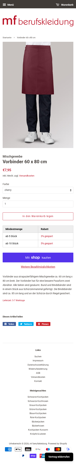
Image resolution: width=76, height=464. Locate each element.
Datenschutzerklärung (38, 365)
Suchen (38, 356)
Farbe (6, 184)
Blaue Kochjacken (38, 413)
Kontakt (38, 381)
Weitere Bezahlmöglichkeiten (38, 266)
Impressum (38, 360)
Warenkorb (67, 4)
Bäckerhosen (38, 426)
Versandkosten (26, 175)
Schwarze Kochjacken (38, 397)
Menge (6, 198)
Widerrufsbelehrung (38, 369)
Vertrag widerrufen (59, 456)
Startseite (7, 37)
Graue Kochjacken (38, 405)
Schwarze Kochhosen (38, 401)
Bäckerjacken (38, 421)
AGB (38, 373)
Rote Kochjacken (38, 417)
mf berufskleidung (38, 443)
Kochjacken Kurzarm (38, 430)
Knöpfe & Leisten (38, 434)
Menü (10, 4)
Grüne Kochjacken (38, 409)
